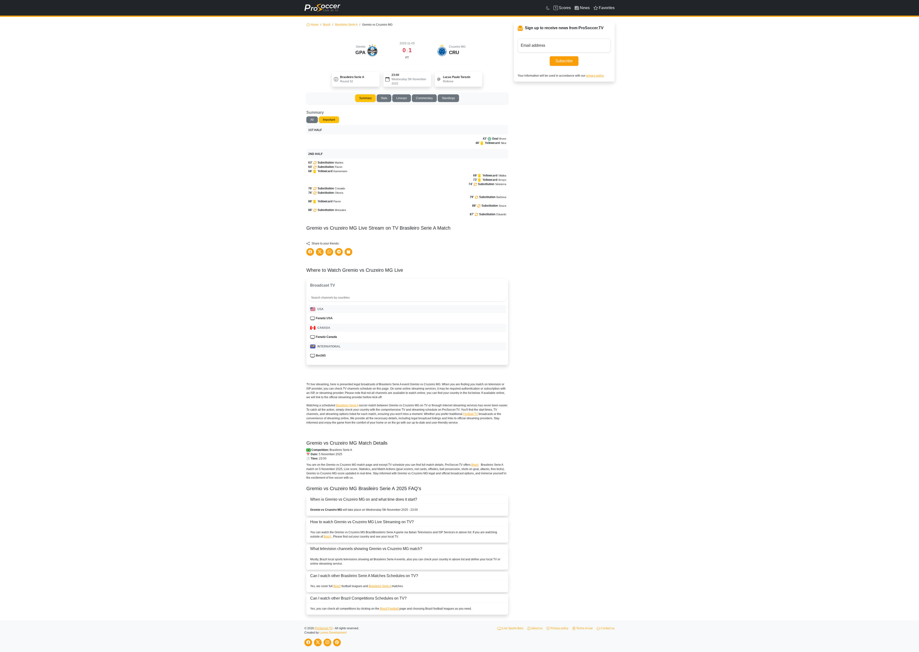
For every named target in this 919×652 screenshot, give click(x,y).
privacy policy (595, 75)
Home (315, 24)
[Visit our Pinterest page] (337, 642)
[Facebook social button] (310, 252)
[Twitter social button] (320, 252)
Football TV (470, 414)
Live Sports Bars (512, 628)
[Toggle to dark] (548, 8)
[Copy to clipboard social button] (348, 252)
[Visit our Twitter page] (318, 642)
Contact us (607, 628)
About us (537, 628)
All (312, 119)
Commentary (424, 98)
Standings (448, 98)
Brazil (327, 24)
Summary (365, 98)
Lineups (401, 98)
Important (329, 119)
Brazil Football (389, 608)
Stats (384, 98)
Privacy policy (559, 628)
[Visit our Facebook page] (308, 642)
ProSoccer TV (324, 628)
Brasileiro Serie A (346, 24)
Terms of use (584, 628)
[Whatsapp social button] (329, 252)
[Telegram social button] (339, 252)
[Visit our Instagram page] (327, 642)
